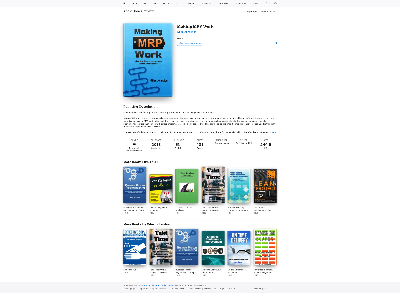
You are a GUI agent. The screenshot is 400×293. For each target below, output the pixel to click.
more (274, 132)
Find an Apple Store (151, 285)
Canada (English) (258, 289)
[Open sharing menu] (276, 43)
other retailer (168, 285)
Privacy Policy (178, 289)
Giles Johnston (187, 31)
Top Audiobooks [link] (269, 11)
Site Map (231, 289)
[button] (266, 3)
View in (188, 43)
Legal (221, 289)
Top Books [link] (252, 11)
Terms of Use (210, 289)
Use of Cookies (194, 289)
